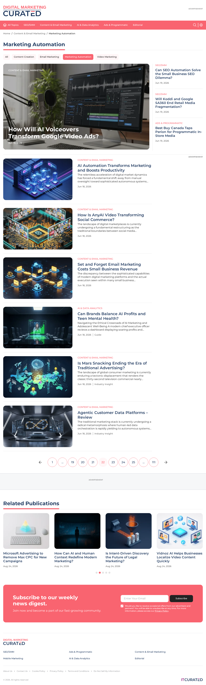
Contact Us (22, 671)
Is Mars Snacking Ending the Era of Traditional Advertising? (112, 365)
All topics (13, 24)
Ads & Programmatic (116, 24)
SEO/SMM (29, 24)
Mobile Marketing (13, 658)
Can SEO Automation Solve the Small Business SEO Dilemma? (178, 74)
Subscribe (181, 598)
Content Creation (24, 56)
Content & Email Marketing (56, 24)
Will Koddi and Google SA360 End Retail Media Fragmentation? (175, 103)
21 (93, 462)
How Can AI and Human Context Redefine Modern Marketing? (75, 557)
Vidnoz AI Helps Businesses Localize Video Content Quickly (179, 557)
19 (72, 462)
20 (82, 462)
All (6, 56)
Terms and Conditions (78, 671)
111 (153, 462)
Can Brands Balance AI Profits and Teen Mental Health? (111, 316)
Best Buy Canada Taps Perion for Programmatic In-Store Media (178, 132)
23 (113, 462)
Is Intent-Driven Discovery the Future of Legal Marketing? (127, 557)
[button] (97, 573)
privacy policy (162, 611)
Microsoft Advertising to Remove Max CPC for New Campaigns (25, 557)
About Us (7, 671)
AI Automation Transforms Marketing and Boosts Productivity (114, 168)
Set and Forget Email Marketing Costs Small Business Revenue (109, 266)
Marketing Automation (78, 56)
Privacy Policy (56, 671)
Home (6, 33)
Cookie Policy (38, 671)
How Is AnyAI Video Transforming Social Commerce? (111, 217)
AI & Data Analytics (88, 24)
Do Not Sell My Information (107, 671)
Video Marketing (107, 56)
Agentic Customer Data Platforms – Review (113, 415)
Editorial (138, 24)
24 (123, 462)
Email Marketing (49, 56)
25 (133, 462)
